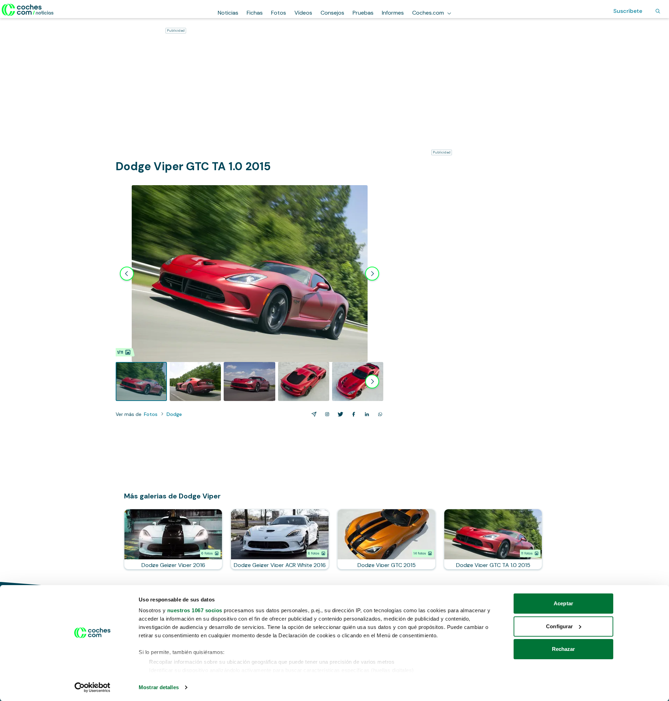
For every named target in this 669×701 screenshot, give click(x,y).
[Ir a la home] (28, 10)
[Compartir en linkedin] (365, 414)
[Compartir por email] (312, 414)
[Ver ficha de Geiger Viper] (173, 539)
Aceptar (563, 603)
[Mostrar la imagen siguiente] (372, 274)
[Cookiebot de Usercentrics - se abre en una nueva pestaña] (92, 687)
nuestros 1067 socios (194, 610)
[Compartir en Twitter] (339, 414)
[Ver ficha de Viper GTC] (386, 539)
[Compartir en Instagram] (325, 414)
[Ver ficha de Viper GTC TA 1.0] (493, 539)
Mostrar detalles (159, 687)
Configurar (559, 626)
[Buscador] (658, 11)
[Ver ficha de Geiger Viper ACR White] (280, 539)
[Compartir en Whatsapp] (378, 414)
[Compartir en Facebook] (352, 414)
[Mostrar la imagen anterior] (127, 274)
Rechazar (563, 649)
